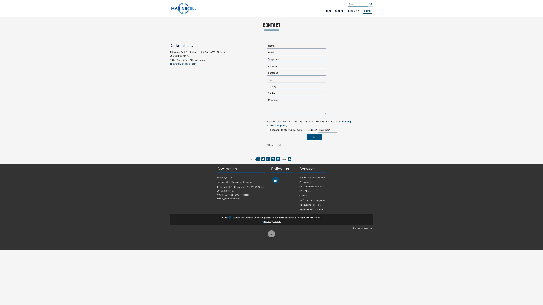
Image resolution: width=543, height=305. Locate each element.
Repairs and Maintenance (312, 177)
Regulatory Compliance (311, 209)
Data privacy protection (309, 217)
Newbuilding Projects (310, 204)
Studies (303, 195)
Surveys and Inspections (311, 186)
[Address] (296, 67)
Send (314, 137)
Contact (367, 11)
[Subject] (296, 94)
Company (340, 11)
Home (329, 11)
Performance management (312, 200)
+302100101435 (181, 56)
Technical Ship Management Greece (234, 182)
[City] (296, 80)
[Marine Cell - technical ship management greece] (184, 8)
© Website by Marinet (362, 228)
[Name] (296, 46)
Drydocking (305, 182)
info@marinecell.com (184, 63)
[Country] (296, 87)
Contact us (227, 169)
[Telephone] (296, 60)
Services (353, 11)
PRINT (284, 159)
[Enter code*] (327, 130)
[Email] (296, 53)
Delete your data (272, 221)
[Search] (370, 4)
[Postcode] (296, 73)
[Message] (296, 106)
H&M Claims (305, 191)
